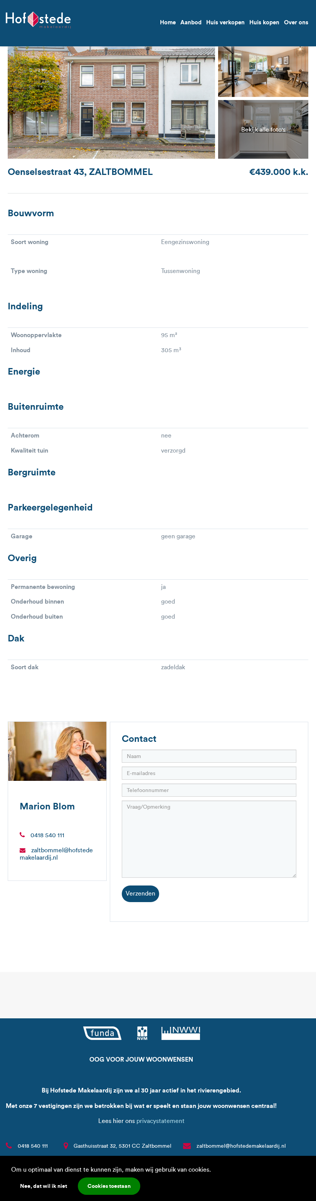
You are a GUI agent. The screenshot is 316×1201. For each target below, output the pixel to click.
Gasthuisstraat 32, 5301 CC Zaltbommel (122, 1146)
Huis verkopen (225, 22)
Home (168, 22)
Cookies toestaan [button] (109, 1185)
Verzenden (140, 893)
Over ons (296, 22)
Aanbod (191, 22)
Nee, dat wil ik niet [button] (43, 1185)
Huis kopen (264, 22)
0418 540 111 (47, 835)
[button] (213, 1170)
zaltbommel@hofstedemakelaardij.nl (56, 853)
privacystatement (160, 1121)
